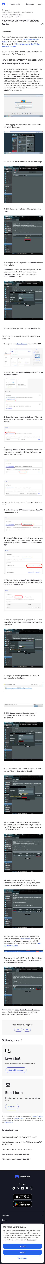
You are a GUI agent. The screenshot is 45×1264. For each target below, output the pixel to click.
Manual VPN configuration (11, 14)
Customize (22, 1258)
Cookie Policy (31, 1240)
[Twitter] (18, 1188)
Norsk (30, 1012)
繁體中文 (27, 1014)
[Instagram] (31, 1188)
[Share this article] (42, 24)
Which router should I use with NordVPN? (17, 1149)
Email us (11, 1107)
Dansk (17, 1010)
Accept (23, 1246)
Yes (18, 1029)
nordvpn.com (25, 939)
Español (30, 1010)
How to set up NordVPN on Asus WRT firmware (19, 1137)
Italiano (4, 1012)
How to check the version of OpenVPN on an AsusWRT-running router (22, 1143)
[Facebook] (13, 1188)
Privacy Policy (19, 1118)
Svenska (20, 1014)
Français (37, 1010)
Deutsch (23, 1010)
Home (6, 10)
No (27, 1029)
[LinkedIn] (22, 1188)
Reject (22, 1252)
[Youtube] (27, 1188)
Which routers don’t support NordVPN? (16, 1159)
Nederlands (23, 1012)
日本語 (10, 1012)
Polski (35, 1012)
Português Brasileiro (9, 1014)
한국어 (15, 1012)
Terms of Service (37, 1116)
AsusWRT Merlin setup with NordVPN (15, 1154)
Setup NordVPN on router (11, 17)
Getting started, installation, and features (16, 12)
